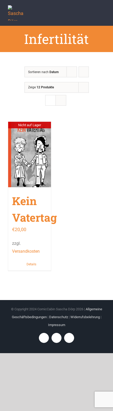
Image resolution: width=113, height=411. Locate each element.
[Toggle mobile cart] (93, 13)
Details (31, 264)
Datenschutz (58, 317)
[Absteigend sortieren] (84, 72)
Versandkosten (26, 251)
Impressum (56, 325)
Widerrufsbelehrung (85, 317)
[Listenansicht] (61, 100)
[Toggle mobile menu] (103, 13)
